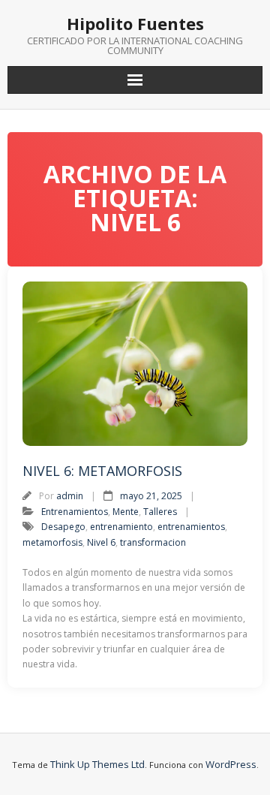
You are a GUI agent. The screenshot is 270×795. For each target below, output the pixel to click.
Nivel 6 (101, 542)
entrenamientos (191, 526)
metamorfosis (52, 542)
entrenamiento (121, 526)
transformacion (153, 542)
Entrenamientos (74, 511)
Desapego (63, 526)
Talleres (160, 511)
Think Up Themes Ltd (97, 764)
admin (69, 495)
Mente (125, 511)
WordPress (231, 764)
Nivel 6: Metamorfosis (102, 471)
